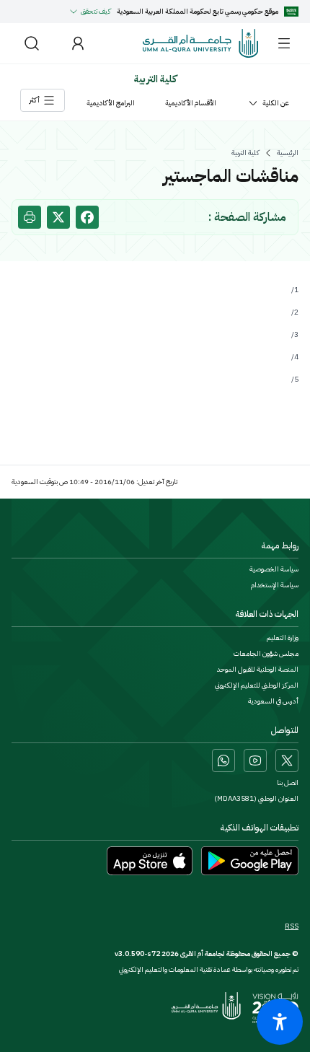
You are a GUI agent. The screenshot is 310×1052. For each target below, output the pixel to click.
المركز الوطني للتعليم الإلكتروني (256, 685)
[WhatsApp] (223, 760)
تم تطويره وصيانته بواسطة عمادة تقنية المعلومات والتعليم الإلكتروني (208, 969)
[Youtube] (255, 760)
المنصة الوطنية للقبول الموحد (257, 670)
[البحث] (32, 43)
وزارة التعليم (282, 638)
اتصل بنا (287, 783)
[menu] (284, 43)
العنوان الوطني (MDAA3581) (256, 799)
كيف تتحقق (96, 11)
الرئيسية (287, 153)
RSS (291, 926)
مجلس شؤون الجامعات (266, 654)
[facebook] (87, 217)
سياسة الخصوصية (273, 569)
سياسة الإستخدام (274, 585)
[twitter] (58, 217)
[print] (29, 217)
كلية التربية (245, 153)
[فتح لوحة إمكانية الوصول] (280, 1022)
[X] (286, 760)
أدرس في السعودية (273, 701)
